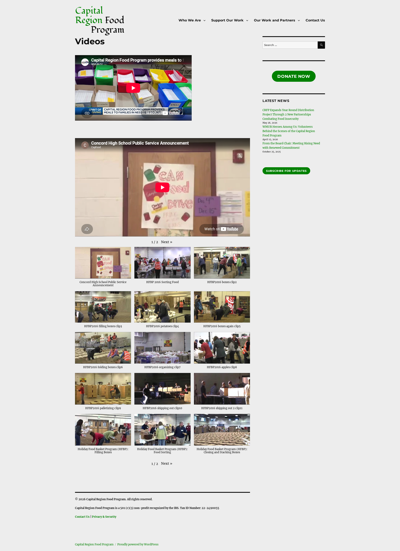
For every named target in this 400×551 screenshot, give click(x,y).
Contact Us (315, 20)
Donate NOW (293, 76)
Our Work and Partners (274, 20)
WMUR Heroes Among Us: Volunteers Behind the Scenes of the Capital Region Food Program (288, 131)
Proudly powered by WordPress (138, 544)
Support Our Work (227, 20)
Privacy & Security (104, 517)
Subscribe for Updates (286, 170)
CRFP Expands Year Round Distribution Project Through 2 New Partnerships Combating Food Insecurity (288, 114)
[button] (166, 242)
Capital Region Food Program (94, 544)
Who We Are (190, 20)
